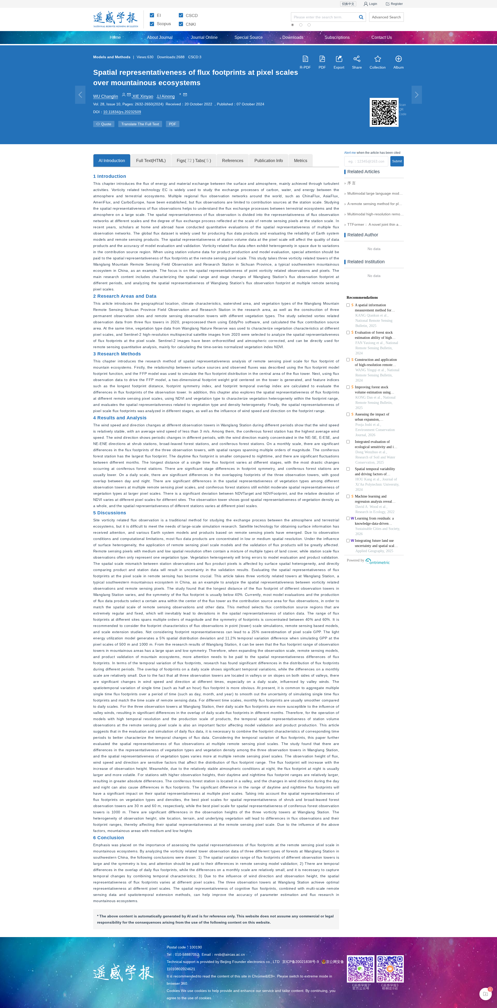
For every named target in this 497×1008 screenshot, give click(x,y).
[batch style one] (485, 994)
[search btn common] (361, 17)
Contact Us (381, 37)
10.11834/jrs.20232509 (122, 112)
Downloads (292, 37)
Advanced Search (386, 17)
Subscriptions (337, 37)
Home (115, 37)
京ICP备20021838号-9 (300, 962)
